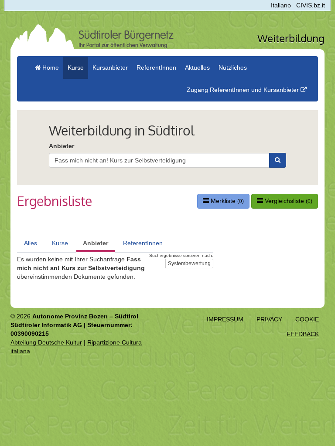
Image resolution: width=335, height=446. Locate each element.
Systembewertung (189, 263)
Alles (30, 243)
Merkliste (226, 200)
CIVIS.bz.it (310, 5)
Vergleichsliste (287, 200)
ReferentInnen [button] (156, 67)
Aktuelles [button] (197, 67)
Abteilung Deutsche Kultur (46, 342)
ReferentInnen (143, 243)
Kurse (60, 243)
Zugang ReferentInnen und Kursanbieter (244, 89)
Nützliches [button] (233, 67)
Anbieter (61, 145)
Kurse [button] (76, 67)
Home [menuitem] (50, 67)
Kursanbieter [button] (110, 67)
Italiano (281, 5)
